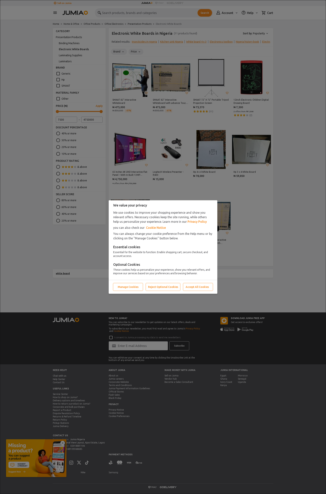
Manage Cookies (128, 286)
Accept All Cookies (197, 286)
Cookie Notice (156, 227)
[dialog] (163, 247)
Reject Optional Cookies (163, 286)
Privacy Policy (197, 221)
